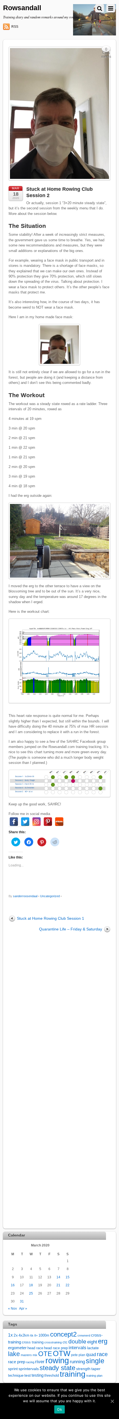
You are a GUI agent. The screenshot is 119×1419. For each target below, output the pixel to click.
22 (67, 1285)
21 (58, 1285)
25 (31, 1293)
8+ (36, 1335)
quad (91, 1354)
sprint (13, 1369)
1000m (43, 1335)
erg (102, 1341)
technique (16, 1375)
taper (95, 1369)
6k (31, 1335)
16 (13, 1285)
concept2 (63, 1334)
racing (30, 1362)
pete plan (78, 1355)
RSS (14, 27)
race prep (16, 1361)
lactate (93, 1348)
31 (22, 1301)
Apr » (23, 1308)
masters (26, 1355)
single (95, 1361)
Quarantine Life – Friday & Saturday (70, 929)
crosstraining (53, 1342)
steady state (57, 1367)
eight (92, 1342)
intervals (77, 1347)
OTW (61, 1353)
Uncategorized (50, 896)
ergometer (17, 1347)
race (102, 1354)
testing (37, 1375)
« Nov (12, 1308)
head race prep (56, 1348)
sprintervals (29, 1369)
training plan (94, 1375)
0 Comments (106, 49)
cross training (32, 1342)
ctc (65, 1342)
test (27, 1375)
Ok (59, 1409)
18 (31, 1285)
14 (58, 1277)
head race (35, 1348)
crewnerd (83, 1335)
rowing (57, 1360)
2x (16, 1335)
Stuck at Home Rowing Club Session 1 (50, 918)
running (77, 1361)
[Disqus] (59, 1010)
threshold (51, 1375)
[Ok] (112, 1401)
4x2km (24, 1335)
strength (83, 1369)
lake (14, 1353)
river (40, 1361)
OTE (45, 1353)
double (77, 1341)
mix (35, 1355)
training (73, 1374)
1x (10, 1335)
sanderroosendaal (25, 896)
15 (67, 1277)
